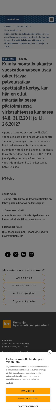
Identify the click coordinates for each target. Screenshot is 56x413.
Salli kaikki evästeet (28, 399)
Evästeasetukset (28, 406)
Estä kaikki (27, 391)
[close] (49, 352)
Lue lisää (9, 383)
